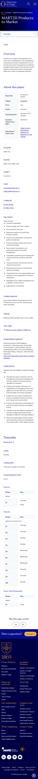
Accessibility (30, 769)
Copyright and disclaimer (11, 769)
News (3, 730)
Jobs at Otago (6, 696)
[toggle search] (28, 4)
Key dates (4, 671)
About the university (5, 683)
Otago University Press (9, 691)
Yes (16, 624)
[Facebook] (9, 757)
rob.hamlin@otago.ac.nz (11, 188)
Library (3, 693)
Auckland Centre (25, 708)
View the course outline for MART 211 (18, 330)
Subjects (4, 666)
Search (14, 767)
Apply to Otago (6, 674)
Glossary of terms (30, 767)
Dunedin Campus (25, 714)
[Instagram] (14, 757)
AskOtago (29, 634)
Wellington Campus (26, 717)
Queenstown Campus (27, 723)
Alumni (3, 712)
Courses (8, 12)
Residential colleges (7, 688)
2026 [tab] (6, 45)
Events (3, 733)
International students (8, 721)
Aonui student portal (8, 706)
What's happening (9, 727)
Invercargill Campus (26, 720)
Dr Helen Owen (9, 208)
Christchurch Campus (27, 711)
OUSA (3, 699)
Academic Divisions (24, 663)
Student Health (25, 691)
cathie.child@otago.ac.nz (12, 191)
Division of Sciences (26, 679)
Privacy (22, 769)
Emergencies (24, 686)
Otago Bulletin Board (8, 739)
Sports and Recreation (8, 736)
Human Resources (26, 689)
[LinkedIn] (3, 757)
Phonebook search (26, 733)
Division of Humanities (27, 676)
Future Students (8, 662)
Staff (2, 709)
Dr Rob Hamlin (8, 204)
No (23, 624)
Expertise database (26, 736)
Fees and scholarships (8, 669)
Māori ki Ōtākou (6, 715)
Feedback (20, 767)
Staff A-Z (22, 730)
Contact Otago (26, 727)
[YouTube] (20, 757)
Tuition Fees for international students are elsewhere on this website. (26, 132)
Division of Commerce (27, 668)
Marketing (23, 101)
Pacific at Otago (6, 718)
